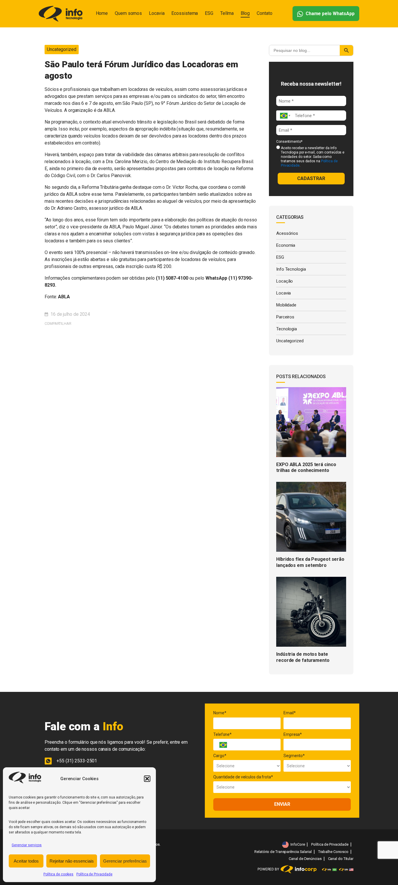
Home (102, 13)
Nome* (219, 713)
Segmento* (294, 755)
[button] (147, 779)
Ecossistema (184, 13)
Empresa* (292, 734)
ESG (209, 13)
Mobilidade (286, 305)
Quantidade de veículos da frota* (243, 777)
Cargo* (219, 755)
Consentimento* (289, 142)
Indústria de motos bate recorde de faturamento (303, 657)
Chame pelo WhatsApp (329, 13)
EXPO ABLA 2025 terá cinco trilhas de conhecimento (306, 467)
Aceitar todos (26, 860)
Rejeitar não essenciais (72, 860)
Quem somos (128, 13)
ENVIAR (282, 804)
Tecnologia (286, 329)
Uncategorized (61, 49)
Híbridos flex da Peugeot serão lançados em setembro (310, 562)
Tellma (226, 13)
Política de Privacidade (94, 874)
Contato (264, 13)
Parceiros (285, 317)
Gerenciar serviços (27, 845)
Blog (245, 13)
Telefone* (222, 734)
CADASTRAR (311, 178)
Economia (285, 245)
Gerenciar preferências (125, 860)
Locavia (156, 13)
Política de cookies (58, 874)
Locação (284, 281)
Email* (289, 713)
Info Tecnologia (291, 269)
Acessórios (287, 233)
